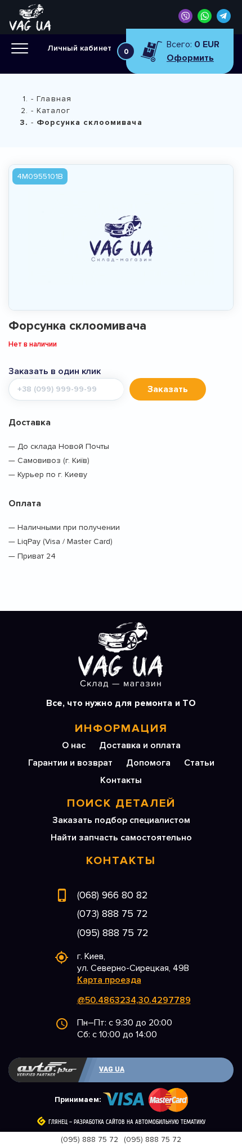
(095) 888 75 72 (113, 932)
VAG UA (111, 1069)
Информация (121, 728)
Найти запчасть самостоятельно (121, 837)
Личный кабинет (79, 48)
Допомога (148, 762)
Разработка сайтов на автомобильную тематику (139, 1122)
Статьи (199, 762)
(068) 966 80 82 (112, 895)
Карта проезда (109, 980)
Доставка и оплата (140, 745)
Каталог (53, 110)
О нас (74, 745)
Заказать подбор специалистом (121, 820)
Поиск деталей (121, 803)
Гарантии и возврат (70, 762)
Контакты (121, 780)
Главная (54, 99)
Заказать (167, 389)
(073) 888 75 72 (112, 913)
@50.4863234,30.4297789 (134, 1000)
